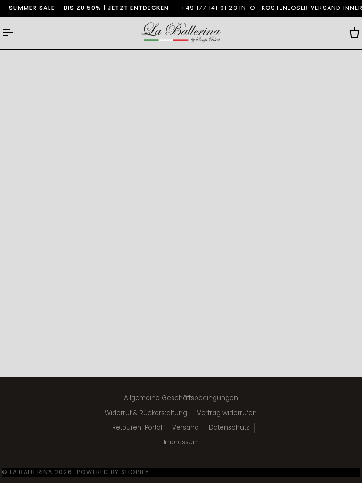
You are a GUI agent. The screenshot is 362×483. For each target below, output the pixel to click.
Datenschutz (229, 427)
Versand (185, 427)
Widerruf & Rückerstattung (146, 412)
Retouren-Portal (137, 427)
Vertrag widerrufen (227, 412)
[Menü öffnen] (16, 33)
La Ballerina (31, 472)
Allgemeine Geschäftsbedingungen (181, 397)
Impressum (181, 442)
